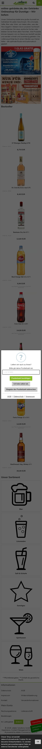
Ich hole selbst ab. (21, 384)
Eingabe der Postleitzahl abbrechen (21, 389)
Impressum (30, 396)
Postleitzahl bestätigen (21, 378)
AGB (9, 396)
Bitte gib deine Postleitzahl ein (21, 368)
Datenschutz (19, 396)
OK (38, 741)
